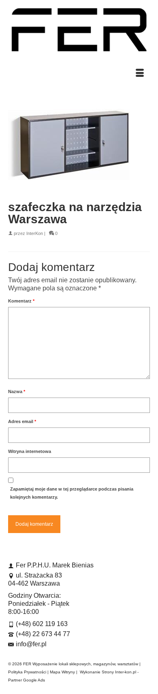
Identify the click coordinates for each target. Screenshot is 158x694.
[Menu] (140, 73)
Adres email (22, 421)
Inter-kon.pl (125, 672)
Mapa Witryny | (65, 672)
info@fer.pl (31, 644)
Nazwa (16, 391)
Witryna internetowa (29, 451)
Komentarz (21, 300)
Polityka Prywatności (27, 672)
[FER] (79, 30)
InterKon (34, 233)
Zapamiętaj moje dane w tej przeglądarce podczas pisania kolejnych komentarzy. (71, 493)
